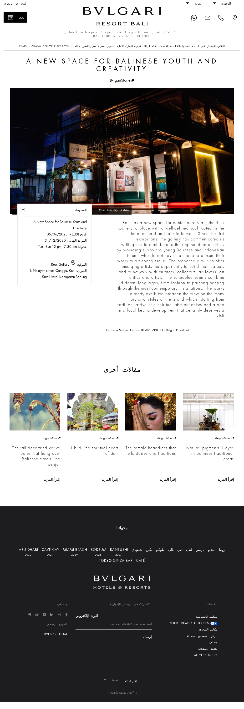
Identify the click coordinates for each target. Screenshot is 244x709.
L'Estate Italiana (30, 46)
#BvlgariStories (122, 80)
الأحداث (163, 46)
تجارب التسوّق (133, 46)
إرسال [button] (147, 636)
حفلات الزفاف (150, 46)
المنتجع (221, 46)
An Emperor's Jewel (56, 46)
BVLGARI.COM (55, 634)
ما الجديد (76, 46)
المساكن (211, 46)
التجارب (120, 46)
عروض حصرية (106, 46)
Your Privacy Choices (189, 623)
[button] (224, 3)
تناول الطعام (198, 46)
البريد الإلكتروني (87, 615)
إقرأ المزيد (226, 479)
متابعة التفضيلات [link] (207, 648)
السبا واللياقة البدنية (179, 46)
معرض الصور (89, 46)
